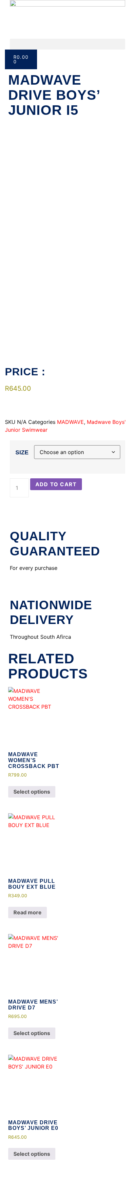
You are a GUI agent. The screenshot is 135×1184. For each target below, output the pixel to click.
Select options (31, 791)
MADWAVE (70, 422)
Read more (27, 912)
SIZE (22, 452)
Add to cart (56, 484)
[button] (67, 44)
